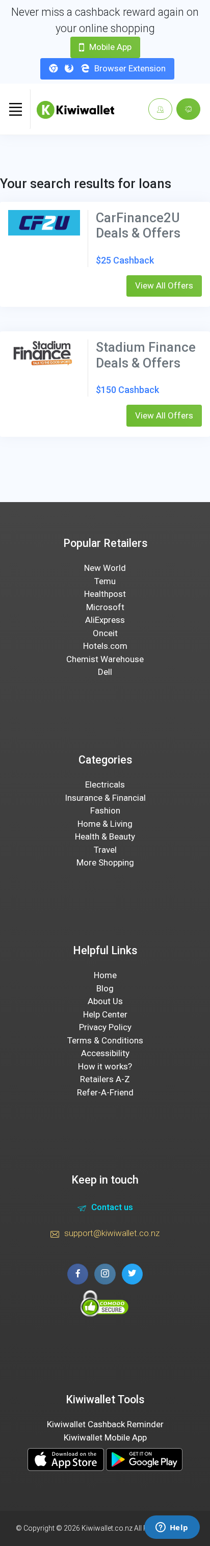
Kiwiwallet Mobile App (105, 1437)
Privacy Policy (105, 1027)
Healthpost (105, 594)
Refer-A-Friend (105, 1092)
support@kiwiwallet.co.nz (112, 1233)
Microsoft (105, 607)
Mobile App (110, 47)
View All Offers (164, 285)
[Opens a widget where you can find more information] (172, 1528)
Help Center (105, 1014)
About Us (105, 1001)
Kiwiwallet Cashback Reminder (105, 1424)
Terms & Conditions (105, 1040)
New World (105, 568)
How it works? (105, 1066)
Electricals (105, 784)
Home (105, 975)
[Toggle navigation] (15, 109)
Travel (105, 850)
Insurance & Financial (105, 798)
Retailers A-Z (105, 1079)
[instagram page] (104, 1274)
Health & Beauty (105, 836)
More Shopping (105, 862)
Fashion (105, 810)
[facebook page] (77, 1274)
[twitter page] (132, 1274)
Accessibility (105, 1053)
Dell (105, 672)
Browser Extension (130, 68)
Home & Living (105, 824)
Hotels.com (105, 646)
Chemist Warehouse (105, 659)
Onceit (105, 633)
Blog (105, 988)
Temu (105, 581)
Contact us (112, 1207)
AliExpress (105, 620)
